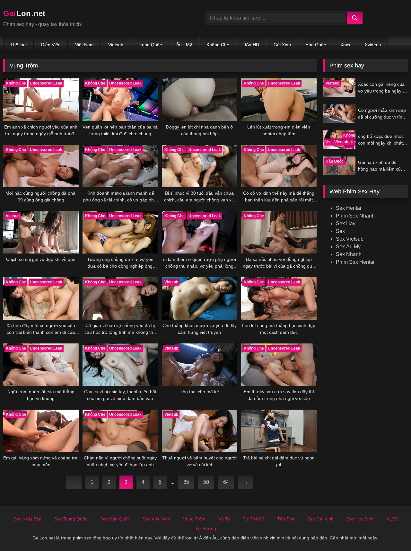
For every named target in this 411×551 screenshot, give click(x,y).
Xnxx (345, 44)
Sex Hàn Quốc (115, 518)
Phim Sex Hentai (355, 262)
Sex (340, 231)
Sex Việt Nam (156, 518)
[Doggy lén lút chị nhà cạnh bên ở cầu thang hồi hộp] (199, 99)
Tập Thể (285, 518)
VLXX (392, 518)
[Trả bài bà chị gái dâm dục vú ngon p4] (279, 431)
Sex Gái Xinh (320, 518)
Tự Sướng (205, 528)
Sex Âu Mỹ (348, 246)
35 (186, 482)
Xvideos (373, 44)
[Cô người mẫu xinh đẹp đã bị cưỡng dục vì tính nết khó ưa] (339, 113)
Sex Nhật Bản (27, 518)
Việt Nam (84, 44)
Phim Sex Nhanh (355, 215)
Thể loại (18, 44)
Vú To (224, 518)
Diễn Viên (51, 44)
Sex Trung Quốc (70, 518)
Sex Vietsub (349, 239)
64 (226, 482)
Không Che (217, 44)
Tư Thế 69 (253, 518)
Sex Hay (345, 223)
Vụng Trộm (194, 518)
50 (206, 482)
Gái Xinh (282, 44)
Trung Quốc (150, 44)
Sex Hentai (348, 208)
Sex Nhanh (349, 254)
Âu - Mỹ (184, 44)
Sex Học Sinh (360, 518)
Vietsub (115, 44)
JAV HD (251, 44)
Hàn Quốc (315, 44)
